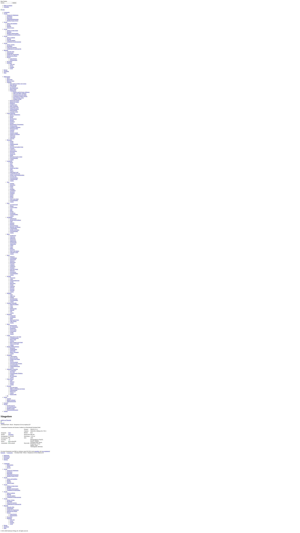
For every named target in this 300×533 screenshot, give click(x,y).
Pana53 (2, 423)
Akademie (6, 71)
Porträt (11, 141)
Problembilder (13, 349)
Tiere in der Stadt (14, 199)
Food (11, 294)
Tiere (8, 182)
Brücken (12, 224)
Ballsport (12, 256)
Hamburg (12, 121)
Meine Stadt (13, 339)
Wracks (12, 383)
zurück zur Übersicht (6, 420)
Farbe (11, 306)
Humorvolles (13, 329)
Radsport (12, 261)
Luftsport (12, 265)
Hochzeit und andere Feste (16, 147)
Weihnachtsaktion (14, 109)
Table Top (12, 296)
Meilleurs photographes (12, 33)
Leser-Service (13, 58)
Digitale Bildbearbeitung (13, 346)
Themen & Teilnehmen (12, 15)
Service (9, 57)
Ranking (9, 26)
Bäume (12, 206)
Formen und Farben (15, 359)
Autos (11, 279)
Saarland (12, 130)
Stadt (11, 221)
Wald (11, 169)
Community (7, 12)
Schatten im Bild (17, 99)
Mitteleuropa (13, 241)
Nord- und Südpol (14, 251)
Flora (8, 203)
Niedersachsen (13, 126)
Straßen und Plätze (14, 230)
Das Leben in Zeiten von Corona (18, 83)
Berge (11, 162)
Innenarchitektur (14, 225)
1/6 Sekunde (13, 86)
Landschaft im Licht (15, 173)
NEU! (8, 78)
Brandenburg (13, 119)
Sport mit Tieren (14, 269)
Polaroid (12, 310)
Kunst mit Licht (14, 358)
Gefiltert (12, 374)
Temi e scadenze (11, 37)
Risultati (9, 39)
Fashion (12, 145)
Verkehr (12, 341)
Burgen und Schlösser (15, 220)
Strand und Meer (14, 168)
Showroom (9, 79)
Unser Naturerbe (11, 113)
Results (8, 25)
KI (7, 396)
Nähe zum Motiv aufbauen (19, 93)
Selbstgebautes (13, 390)
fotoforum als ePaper (12, 56)
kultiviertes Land (14, 172)
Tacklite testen (13, 104)
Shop (5, 72)
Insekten (12, 183)
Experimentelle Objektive (16, 373)
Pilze (11, 210)
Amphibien (13, 190)
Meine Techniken (14, 352)
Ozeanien (12, 249)
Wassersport (13, 259)
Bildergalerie (7, 76)
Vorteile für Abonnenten (13, 54)
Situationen (13, 328)
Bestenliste (9, 18)
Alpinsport (12, 266)
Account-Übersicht (11, 407)
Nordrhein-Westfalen (15, 127)
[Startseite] (3, 9)
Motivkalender (13, 110)
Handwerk (12, 154)
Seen (11, 164)
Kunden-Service (11, 405)
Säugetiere (12, 185)
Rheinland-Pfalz (14, 128)
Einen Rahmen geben (18, 97)
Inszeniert (12, 152)
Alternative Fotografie (12, 369)
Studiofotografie (14, 144)
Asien (11, 246)
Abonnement (10, 53)
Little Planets (13, 321)
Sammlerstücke (14, 299)
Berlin (11, 117)
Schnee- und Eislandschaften (17, 175)
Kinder (11, 142)
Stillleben (9, 293)
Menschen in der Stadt (15, 336)
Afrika (11, 245)
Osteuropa (12, 237)
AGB (11, 68)
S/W (11, 311)
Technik (9, 276)
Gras (11, 209)
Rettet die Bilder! (14, 304)
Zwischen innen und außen (19, 95)
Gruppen (12, 148)
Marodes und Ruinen (15, 227)
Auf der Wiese (13, 207)
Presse (11, 65)
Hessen (12, 123)
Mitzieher (12, 270)
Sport (8, 255)
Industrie (12, 223)
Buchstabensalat (14, 88)
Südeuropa (12, 238)
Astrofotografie (14, 179)
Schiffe (12, 282)
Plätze (11, 318)
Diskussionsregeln (11, 401)
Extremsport (13, 272)
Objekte (12, 297)
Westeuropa (13, 239)
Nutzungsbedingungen (12, 410)
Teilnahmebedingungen (12, 19)
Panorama (9, 314)
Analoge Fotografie (11, 303)
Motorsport (12, 262)
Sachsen (12, 131)
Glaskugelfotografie (15, 366)
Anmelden (6, 7)
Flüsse (11, 165)
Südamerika (13, 244)
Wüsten (12, 166)
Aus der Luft (13, 176)
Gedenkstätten (13, 228)
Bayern (12, 116)
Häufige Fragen (11, 408)
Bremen (12, 120)
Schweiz (12, 138)
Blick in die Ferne (14, 320)
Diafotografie (13, 308)
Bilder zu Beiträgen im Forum (17, 388)
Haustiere (12, 192)
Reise (8, 234)
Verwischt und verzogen (16, 363)
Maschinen (12, 283)
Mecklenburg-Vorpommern (16, 124)
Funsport (12, 263)
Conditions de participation (13, 34)
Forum (5, 397)
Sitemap (6, 459)
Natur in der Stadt (14, 344)
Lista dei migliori (11, 40)
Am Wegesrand (14, 204)
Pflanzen (12, 381)
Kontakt (12, 67)
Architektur (9, 217)
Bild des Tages (10, 81)
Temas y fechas (10, 44)
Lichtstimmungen (14, 338)
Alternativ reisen (14, 252)
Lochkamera (13, 370)
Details (11, 194)
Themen (9, 398)
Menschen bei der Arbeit (16, 156)
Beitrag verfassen (11, 400)
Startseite (3, 452)
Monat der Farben (14, 102)
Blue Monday (13, 85)
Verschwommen (14, 362)
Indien (11, 248)
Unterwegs (12, 149)
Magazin (6, 50)
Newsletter (9, 61)
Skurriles (12, 290)
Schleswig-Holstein (15, 134)
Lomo (11, 307)
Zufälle (12, 332)
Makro (11, 196)
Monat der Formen (14, 100)
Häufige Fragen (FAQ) (12, 20)
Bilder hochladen (8, 5)
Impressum (6, 455)
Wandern (12, 268)
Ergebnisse (9, 16)
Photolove (12, 103)
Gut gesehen (13, 331)
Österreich (12, 137)
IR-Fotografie (13, 376)
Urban (8, 335)
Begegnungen (13, 151)
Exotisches (12, 213)
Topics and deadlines (12, 23)
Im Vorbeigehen (14, 327)
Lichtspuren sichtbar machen (20, 96)
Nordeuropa (13, 235)
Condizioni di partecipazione (14, 41)
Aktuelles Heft (10, 51)
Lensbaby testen (14, 111)
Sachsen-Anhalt (14, 133)
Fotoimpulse (13, 90)
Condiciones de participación (14, 49)
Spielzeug (12, 286)
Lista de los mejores (12, 47)
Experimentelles (14, 158)
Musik (11, 155)
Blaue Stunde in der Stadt (16, 342)
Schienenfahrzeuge (14, 280)
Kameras (12, 289)
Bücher (5, 70)
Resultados (9, 46)
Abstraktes (9, 355)
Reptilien (12, 189)
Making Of (12, 391)
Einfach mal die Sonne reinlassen (21, 92)
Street (8, 324)
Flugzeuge (12, 277)
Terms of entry (10, 27)
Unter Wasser (10, 379)
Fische (11, 186)
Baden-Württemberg (15, 114)
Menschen (9, 140)
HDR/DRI (12, 351)
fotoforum (9, 63)
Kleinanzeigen (13, 60)
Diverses (9, 386)
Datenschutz (7, 456)
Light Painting (13, 356)
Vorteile (6, 411)
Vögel (11, 187)
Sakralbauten (13, 218)
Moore (11, 171)
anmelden (36, 451)
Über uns (12, 64)
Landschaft (9, 161)
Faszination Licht (14, 107)
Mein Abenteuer (14, 106)
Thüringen (12, 135)
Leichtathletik (13, 258)
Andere (12, 159)
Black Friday (13, 89)
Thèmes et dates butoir (12, 30)
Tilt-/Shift (12, 372)
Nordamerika (13, 242)
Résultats (9, 32)
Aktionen (9, 82)
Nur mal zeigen (14, 387)
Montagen (12, 348)
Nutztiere (12, 193)
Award (5, 13)
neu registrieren (46, 451)
